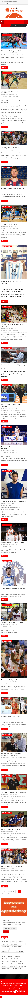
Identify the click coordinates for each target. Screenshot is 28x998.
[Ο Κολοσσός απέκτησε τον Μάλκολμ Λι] (14, 41)
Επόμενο (4, 893)
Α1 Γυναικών (5, 949)
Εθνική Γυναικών (6, 953)
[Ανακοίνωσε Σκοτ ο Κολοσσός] (14, 819)
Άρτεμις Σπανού (5, 946)
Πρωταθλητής (5, 968)
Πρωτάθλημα (13, 54)
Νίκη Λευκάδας (5, 961)
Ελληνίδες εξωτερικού (7, 956)
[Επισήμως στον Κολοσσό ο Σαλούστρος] (14, 782)
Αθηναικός (4, 951)
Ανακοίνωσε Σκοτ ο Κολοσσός (10, 829)
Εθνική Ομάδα (15, 1)
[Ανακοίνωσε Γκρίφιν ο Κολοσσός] (14, 659)
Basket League (4, 1)
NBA (12, 3)
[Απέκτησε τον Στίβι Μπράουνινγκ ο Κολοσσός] (14, 314)
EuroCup (11, 1)
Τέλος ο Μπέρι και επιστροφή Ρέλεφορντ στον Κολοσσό (11, 754)
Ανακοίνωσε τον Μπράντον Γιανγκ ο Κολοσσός (12, 447)
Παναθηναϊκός (5, 963)
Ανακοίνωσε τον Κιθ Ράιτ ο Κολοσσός (13, 543)
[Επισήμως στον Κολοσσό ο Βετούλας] (14, 355)
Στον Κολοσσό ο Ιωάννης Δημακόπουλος (14, 501)
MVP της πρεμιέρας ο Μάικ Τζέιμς (12, 866)
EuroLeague (8, 1)
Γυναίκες (11, 951)
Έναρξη (3, 891)
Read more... (4, 67)
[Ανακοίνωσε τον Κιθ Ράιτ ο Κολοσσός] (14, 532)
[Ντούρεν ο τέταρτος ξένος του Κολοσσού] (14, 80)
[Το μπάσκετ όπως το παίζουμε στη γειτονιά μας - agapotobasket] (14, 12)
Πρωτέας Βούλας (22, 966)
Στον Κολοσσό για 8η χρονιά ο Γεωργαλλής (11, 282)
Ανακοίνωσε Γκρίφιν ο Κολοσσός (11, 680)
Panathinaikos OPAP (14, 944)
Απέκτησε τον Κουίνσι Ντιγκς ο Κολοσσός (11, 148)
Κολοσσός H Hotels (6, 34)
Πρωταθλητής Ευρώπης (16, 968)
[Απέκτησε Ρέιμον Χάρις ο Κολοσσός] (14, 612)
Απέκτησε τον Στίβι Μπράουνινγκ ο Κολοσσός (12, 325)
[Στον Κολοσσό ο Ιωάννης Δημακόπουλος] (14, 484)
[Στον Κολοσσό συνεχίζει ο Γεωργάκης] (14, 176)
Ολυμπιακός (14, 961)
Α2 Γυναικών (13, 949)
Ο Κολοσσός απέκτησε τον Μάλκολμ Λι (13, 51)
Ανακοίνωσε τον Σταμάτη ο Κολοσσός (13, 588)
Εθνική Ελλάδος (16, 953)
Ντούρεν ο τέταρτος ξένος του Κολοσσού (11, 92)
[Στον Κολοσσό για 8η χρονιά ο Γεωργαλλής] (14, 262)
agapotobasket (4, 52)
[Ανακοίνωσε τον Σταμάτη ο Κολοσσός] (14, 573)
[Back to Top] (1, 997)
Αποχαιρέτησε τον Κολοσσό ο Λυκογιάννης (10, 405)
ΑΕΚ (20, 949)
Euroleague (20, 941)
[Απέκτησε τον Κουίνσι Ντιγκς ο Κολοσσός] (14, 138)
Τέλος (9, 893)
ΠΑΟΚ (21, 961)
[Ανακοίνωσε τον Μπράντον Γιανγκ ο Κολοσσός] (14, 435)
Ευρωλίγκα (17, 956)
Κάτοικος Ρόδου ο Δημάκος (9, 224)
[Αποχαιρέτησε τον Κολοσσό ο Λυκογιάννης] (14, 393)
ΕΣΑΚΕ (17, 870)
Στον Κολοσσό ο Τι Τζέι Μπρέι (10, 716)
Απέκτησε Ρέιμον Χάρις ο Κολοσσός (12, 622)
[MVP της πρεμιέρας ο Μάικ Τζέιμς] (14, 856)
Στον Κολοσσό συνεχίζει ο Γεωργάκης (13, 188)
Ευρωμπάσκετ (5, 958)
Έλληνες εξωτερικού (16, 946)
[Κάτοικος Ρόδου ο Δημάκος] (14, 213)
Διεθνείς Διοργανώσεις (8, 3)
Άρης (23, 944)
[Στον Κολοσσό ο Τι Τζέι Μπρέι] (14, 705)
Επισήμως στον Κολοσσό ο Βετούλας (13, 365)
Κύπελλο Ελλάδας (15, 958)
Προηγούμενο (11, 891)
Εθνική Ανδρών (19, 951)
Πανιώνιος (4, 966)
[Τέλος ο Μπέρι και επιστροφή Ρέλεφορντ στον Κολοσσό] (14, 742)
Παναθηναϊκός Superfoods (17, 963)
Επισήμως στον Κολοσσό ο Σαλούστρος (13, 792)
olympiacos (5, 944)
